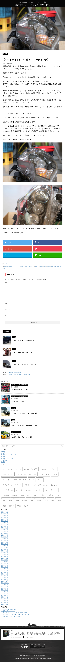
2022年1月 (4, 540)
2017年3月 (4, 600)
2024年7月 (4, 514)
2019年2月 (4, 576)
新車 (17, 500)
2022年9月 (4, 535)
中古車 (15, 495)
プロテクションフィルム (8, 455)
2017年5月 (4, 599)
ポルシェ (54, 485)
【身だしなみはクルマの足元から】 (23, 352)
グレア (14, 266)
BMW (10, 469)
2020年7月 (4, 549)
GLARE (6, 263)
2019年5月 (4, 570)
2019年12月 (5, 558)
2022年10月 (5, 533)
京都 (22, 495)
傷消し (36, 495)
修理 (45, 266)
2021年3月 (4, 544)
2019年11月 (4, 560)
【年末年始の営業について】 (20, 389)
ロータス (38, 490)
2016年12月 (5, 604)
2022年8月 (4, 537)
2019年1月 (4, 577)
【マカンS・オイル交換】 (14, 372)
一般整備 (4, 460)
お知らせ (4, 453)
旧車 (55, 266)
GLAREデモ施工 (30, 469)
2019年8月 (4, 565)
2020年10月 (5, 547)
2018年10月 (5, 583)
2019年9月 (4, 563)
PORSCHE (44, 469)
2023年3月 (4, 526)
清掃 (46, 500)
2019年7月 (4, 567)
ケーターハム (8, 474)
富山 (4, 500)
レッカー (29, 490)
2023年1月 (4, 529)
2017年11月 (4, 595)
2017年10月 (5, 597)
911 (4, 469)
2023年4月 (4, 524)
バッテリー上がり (19, 480)
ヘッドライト (31, 266)
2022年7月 (4, 538)
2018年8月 (4, 586)
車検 (19, 506)
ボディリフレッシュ (40, 485)
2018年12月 (5, 579)
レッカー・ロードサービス (9, 458)
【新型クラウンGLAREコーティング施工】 (25, 364)
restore (10, 266)
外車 (57, 495)
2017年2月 (4, 602)
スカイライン (44, 474)
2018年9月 (4, 584)
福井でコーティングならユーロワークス (32, 5)
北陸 (43, 495)
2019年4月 (4, 572)
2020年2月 (4, 556)
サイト (7, 315)
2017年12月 (5, 593)
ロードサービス (51, 490)
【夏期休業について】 (18, 401)
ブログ (25, 266)
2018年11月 (4, 581)
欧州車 (39, 500)
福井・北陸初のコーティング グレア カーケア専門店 (32, 655)
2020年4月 (4, 554)
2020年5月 (4, 552)
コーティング (20, 266)
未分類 (3, 462)
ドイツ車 (6, 480)
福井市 (11, 506)
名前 (6, 303)
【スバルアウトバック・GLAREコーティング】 (25, 425)
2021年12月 (5, 542)
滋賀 (52, 500)
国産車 (48, 266)
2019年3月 (4, 574)
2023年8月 (4, 517)
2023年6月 (4, 521)
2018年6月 (4, 590)
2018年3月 (4, 591)
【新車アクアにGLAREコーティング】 (24, 340)
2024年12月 (5, 512)
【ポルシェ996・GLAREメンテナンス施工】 (20, 375)
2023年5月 (4, 522)
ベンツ (26, 485)
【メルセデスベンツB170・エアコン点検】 (24, 413)
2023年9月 (4, 515)
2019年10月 (5, 561)
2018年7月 (4, 588)
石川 (59, 500)
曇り (58, 266)
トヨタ (54, 474)
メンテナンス (8, 490)
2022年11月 (4, 531)
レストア (37, 266)
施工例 (24, 500)
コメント (8, 282)
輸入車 (6, 268)
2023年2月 (4, 528)
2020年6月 (4, 551)
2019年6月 (4, 568)
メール (7, 309)
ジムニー (32, 474)
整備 (52, 266)
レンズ (41, 266)
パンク (31, 480)
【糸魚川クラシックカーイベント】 (22, 437)
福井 (4, 506)
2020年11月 (4, 545)
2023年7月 (4, 519)
